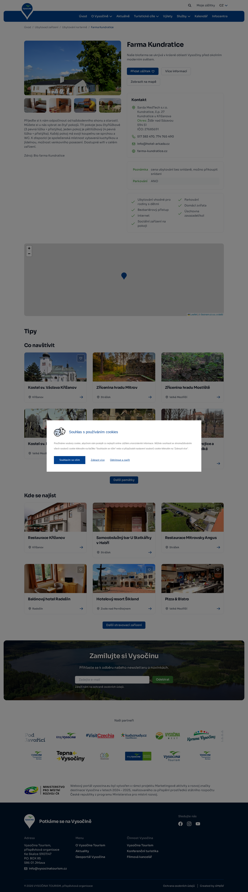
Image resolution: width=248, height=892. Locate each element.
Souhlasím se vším (69, 460)
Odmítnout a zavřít (120, 460)
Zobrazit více (98, 460)
